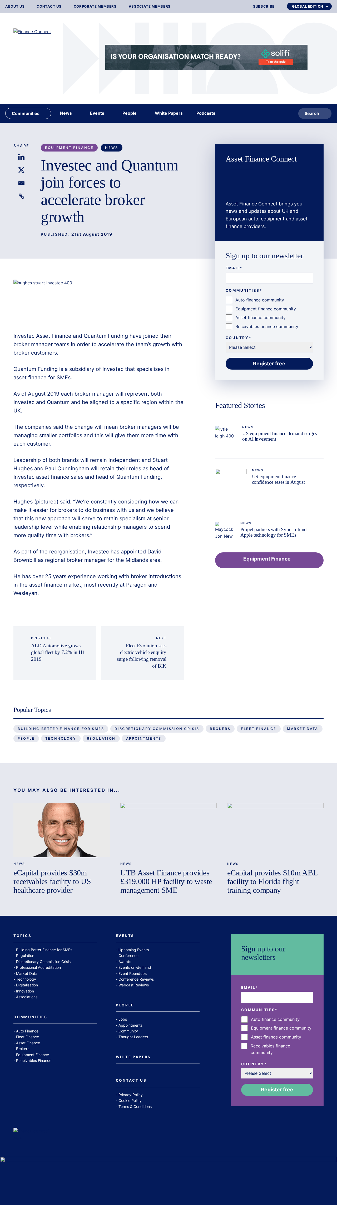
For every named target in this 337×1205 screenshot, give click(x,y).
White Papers (133, 1057)
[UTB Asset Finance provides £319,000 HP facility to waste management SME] (168, 830)
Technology (60, 738)
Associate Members (150, 6)
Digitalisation (27, 985)
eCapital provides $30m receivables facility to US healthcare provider (52, 881)
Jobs (122, 1019)
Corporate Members (95, 6)
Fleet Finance (258, 729)
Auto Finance (27, 1031)
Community (128, 1031)
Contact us (49, 6)
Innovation (25, 991)
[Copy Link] (21, 196)
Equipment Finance (69, 147)
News (111, 147)
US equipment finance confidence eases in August (278, 479)
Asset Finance (28, 1043)
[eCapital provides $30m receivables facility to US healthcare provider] (61, 830)
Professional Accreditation (38, 967)
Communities (30, 1017)
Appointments (143, 738)
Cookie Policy (130, 1100)
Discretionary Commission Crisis (157, 729)
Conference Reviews (136, 979)
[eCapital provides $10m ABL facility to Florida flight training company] (275, 830)
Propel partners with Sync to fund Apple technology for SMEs (273, 532)
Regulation (101, 738)
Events (125, 936)
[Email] (21, 183)
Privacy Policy (130, 1094)
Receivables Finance (33, 1060)
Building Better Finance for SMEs (61, 729)
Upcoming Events (133, 949)
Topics (22, 936)
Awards (124, 961)
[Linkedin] (21, 157)
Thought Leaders (133, 1037)
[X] (21, 170)
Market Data (302, 729)
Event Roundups (132, 973)
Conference (128, 955)
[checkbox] (269, 313)
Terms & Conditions (135, 1106)
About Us (14, 6)
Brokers (220, 729)
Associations (26, 997)
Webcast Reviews (133, 985)
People (26, 738)
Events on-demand (134, 967)
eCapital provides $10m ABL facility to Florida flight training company (272, 881)
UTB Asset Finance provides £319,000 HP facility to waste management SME (166, 881)
